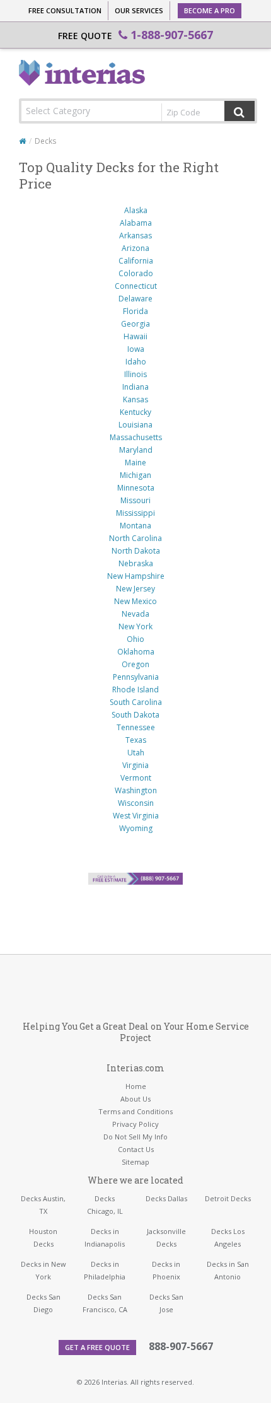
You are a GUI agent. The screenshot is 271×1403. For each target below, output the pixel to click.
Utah (135, 752)
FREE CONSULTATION (64, 10)
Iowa (135, 349)
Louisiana (135, 424)
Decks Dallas (166, 1198)
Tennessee (136, 727)
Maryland (136, 450)
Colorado (135, 273)
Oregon (135, 664)
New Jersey (135, 588)
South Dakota (135, 714)
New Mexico (135, 601)
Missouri (135, 500)
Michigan (135, 475)
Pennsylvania (136, 677)
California (135, 260)
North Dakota (136, 550)
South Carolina (136, 702)
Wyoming (136, 828)
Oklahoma (135, 651)
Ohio (135, 639)
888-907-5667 (181, 1346)
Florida (135, 311)
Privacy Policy (135, 1124)
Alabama (136, 223)
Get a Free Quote (97, 1347)
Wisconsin (136, 803)
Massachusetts (136, 437)
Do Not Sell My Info (135, 1136)
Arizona (135, 248)
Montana (135, 525)
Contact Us (136, 1149)
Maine (135, 462)
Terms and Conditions (135, 1111)
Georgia (135, 323)
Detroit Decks (228, 1198)
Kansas (135, 399)
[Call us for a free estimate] (135, 879)
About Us (135, 1098)
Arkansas (135, 235)
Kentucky (135, 412)
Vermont (135, 777)
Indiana (135, 386)
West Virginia (136, 815)
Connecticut (136, 286)
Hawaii (135, 336)
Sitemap (135, 1162)
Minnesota (135, 487)
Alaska (135, 210)
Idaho (135, 361)
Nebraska (135, 563)
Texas (135, 740)
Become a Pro (209, 10)
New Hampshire (135, 576)
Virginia (135, 765)
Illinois (135, 374)
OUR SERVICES (139, 10)
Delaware (135, 298)
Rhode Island (135, 689)
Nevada (135, 613)
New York (135, 626)
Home (135, 1086)
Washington (136, 790)
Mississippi (135, 513)
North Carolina (135, 538)
